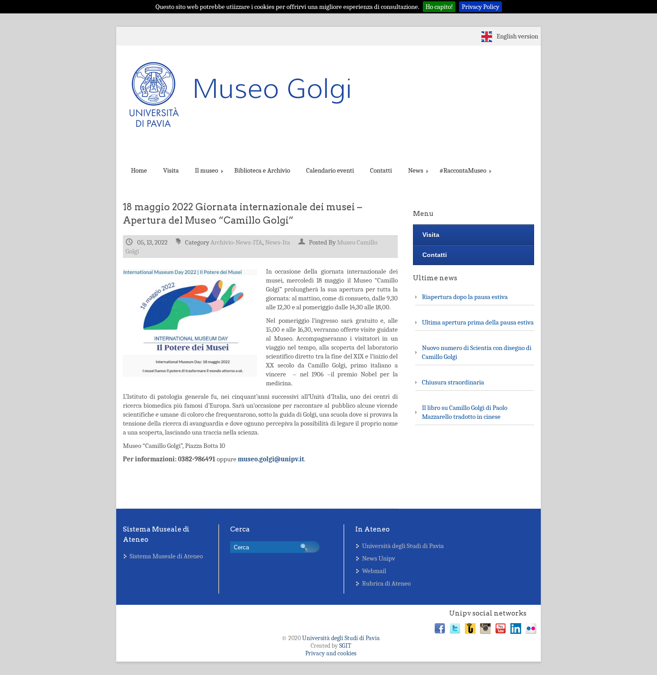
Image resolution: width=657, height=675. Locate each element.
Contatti (381, 170)
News (415, 170)
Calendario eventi (330, 170)
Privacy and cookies (330, 653)
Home (139, 170)
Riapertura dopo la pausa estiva (465, 297)
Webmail (374, 571)
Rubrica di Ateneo (386, 583)
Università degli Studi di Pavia (403, 546)
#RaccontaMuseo (462, 170)
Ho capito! (439, 7)
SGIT (345, 646)
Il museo (206, 170)
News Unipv (378, 558)
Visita (171, 170)
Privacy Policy (480, 7)
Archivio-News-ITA (236, 242)
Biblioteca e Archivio (262, 170)
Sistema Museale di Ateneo (166, 556)
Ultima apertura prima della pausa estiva (478, 322)
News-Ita (277, 242)
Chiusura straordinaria (453, 382)
